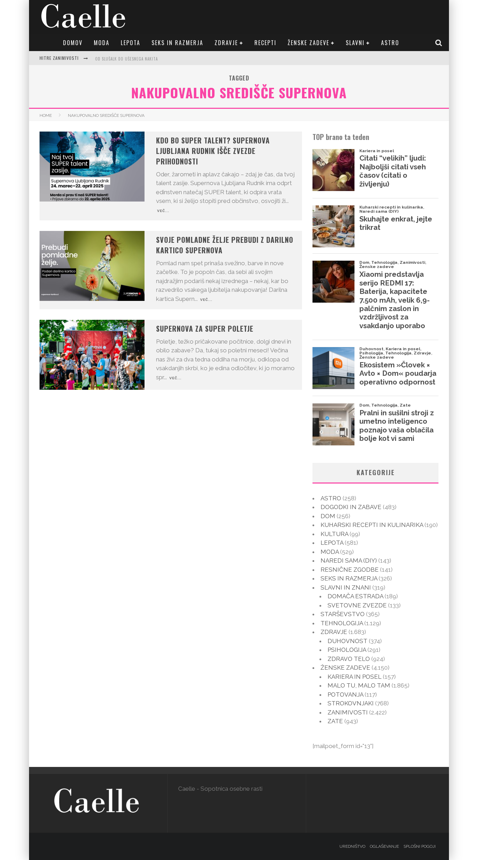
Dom (328, 516)
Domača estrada (355, 596)
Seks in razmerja (177, 42)
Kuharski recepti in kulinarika (372, 524)
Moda (102, 42)
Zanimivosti (348, 712)
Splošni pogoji (419, 846)
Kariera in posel (354, 676)
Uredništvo (352, 846)
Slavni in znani (346, 587)
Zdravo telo (349, 658)
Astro (390, 42)
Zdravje (226, 42)
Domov (73, 42)
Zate (335, 721)
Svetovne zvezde (357, 605)
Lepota (130, 42)
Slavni (355, 42)
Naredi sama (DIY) (349, 560)
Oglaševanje (384, 846)
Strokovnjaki (351, 703)
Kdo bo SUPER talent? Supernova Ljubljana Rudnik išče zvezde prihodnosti (213, 151)
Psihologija (347, 649)
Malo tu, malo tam (359, 685)
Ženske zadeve (308, 42)
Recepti (265, 42)
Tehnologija (342, 623)
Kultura (334, 533)
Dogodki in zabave (351, 506)
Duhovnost (347, 640)
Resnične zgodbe (350, 569)
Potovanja (345, 694)
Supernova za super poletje (204, 328)
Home (46, 115)
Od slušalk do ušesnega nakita (126, 59)
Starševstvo (343, 614)
